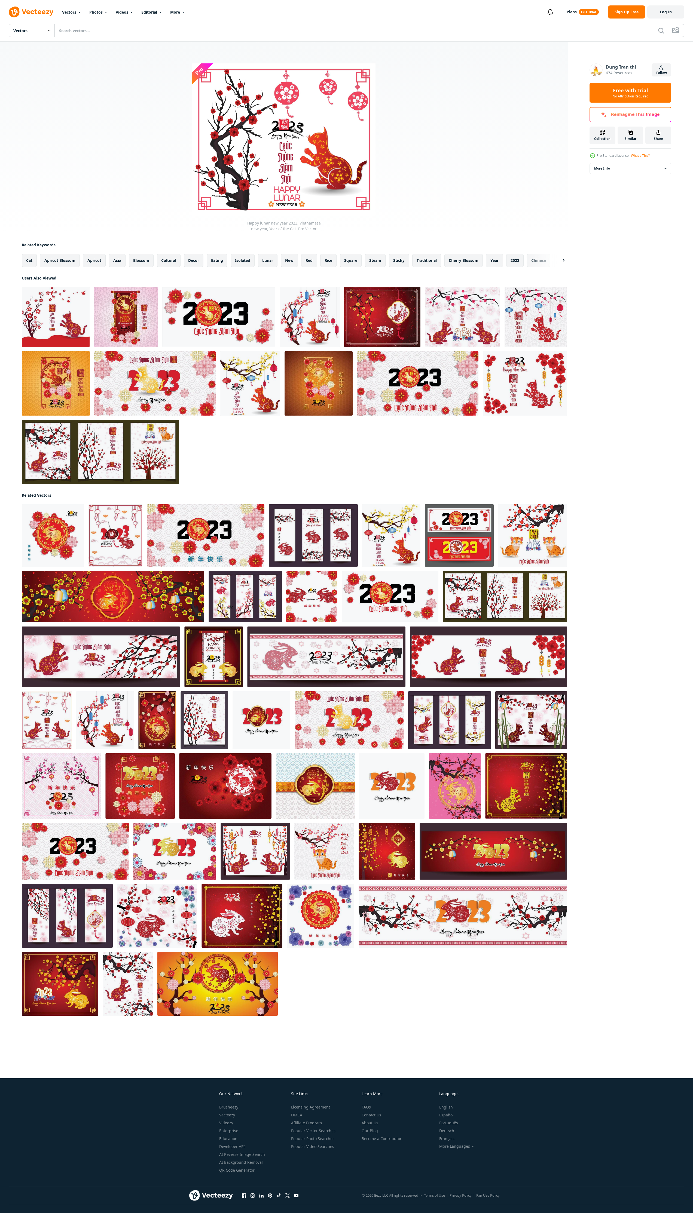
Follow (661, 72)
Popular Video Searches (312, 1146)
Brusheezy (228, 1107)
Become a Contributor (382, 1138)
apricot (94, 260)
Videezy (226, 1122)
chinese (538, 260)
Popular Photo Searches (312, 1138)
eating (217, 260)
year (494, 260)
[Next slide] (559, 260)
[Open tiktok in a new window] (279, 1195)
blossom (141, 260)
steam (375, 260)
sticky (399, 260)
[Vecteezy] (31, 12)
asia (117, 260)
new (289, 260)
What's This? (640, 155)
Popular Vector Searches (313, 1130)
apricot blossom (59, 260)
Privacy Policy (461, 1195)
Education (228, 1138)
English (446, 1107)
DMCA (296, 1114)
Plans (572, 11)
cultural (168, 260)
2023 (515, 260)
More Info (602, 168)
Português (448, 1122)
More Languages (454, 1146)
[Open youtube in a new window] (296, 1195)
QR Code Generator (237, 1170)
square (350, 260)
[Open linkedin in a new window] (261, 1195)
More (175, 12)
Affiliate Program (306, 1122)
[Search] (661, 30)
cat (29, 260)
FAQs (366, 1107)
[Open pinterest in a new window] (270, 1195)
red (309, 260)
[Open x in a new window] (287, 1195)
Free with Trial (630, 93)
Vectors (69, 12)
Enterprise (228, 1130)
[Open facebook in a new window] (244, 1195)
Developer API (232, 1146)
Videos (122, 12)
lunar (267, 260)
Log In (666, 11)
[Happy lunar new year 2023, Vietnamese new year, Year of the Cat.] (56, 317)
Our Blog (370, 1130)
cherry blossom (463, 260)
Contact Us (371, 1114)
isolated (242, 260)
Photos (96, 12)
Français (446, 1138)
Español (446, 1114)
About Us (370, 1122)
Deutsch (446, 1130)
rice (328, 260)
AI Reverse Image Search (242, 1154)
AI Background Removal (241, 1162)
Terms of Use (434, 1195)
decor (193, 260)
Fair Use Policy (488, 1195)
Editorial (149, 12)
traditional (427, 260)
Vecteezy (227, 1114)
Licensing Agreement (310, 1107)
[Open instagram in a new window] (253, 1195)
